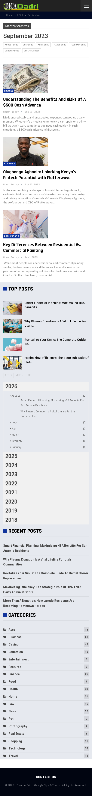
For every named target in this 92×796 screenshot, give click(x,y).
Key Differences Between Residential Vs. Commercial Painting (42, 248)
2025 (11, 456)
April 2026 (43, 45)
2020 (11, 502)
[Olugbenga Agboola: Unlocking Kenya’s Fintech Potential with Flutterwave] (25, 151)
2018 (11, 520)
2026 (11, 386)
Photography (18, 726)
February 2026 (78, 45)
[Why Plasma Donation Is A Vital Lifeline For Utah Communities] (12, 326)
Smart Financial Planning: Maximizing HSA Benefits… (54, 305)
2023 (11, 474)
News (12, 711)
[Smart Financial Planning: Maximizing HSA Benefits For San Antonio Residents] (12, 308)
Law (11, 704)
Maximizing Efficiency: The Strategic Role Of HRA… (56, 360)
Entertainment (19, 659)
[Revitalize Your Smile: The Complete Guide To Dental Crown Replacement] (12, 344)
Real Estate (11, 236)
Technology (17, 748)
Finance (8, 90)
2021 (11, 492)
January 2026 (12, 51)
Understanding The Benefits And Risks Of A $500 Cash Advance (44, 102)
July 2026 (28, 45)
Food (12, 681)
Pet (11, 718)
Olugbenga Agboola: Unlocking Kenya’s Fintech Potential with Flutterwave (39, 175)
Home (13, 696)
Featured (15, 667)
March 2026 (60, 45)
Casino (14, 644)
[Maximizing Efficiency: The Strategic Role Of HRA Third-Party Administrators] (12, 363)
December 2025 (32, 51)
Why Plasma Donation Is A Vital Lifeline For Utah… (55, 323)
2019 (11, 511)
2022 (11, 484)
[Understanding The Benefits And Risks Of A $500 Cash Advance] (25, 78)
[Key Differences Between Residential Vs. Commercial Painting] (25, 224)
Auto (12, 629)
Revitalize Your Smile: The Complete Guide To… (55, 341)
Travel (13, 756)
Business (9, 163)
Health (13, 689)
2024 (11, 465)
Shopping (15, 741)
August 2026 (11, 45)
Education (16, 652)
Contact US (46, 776)
